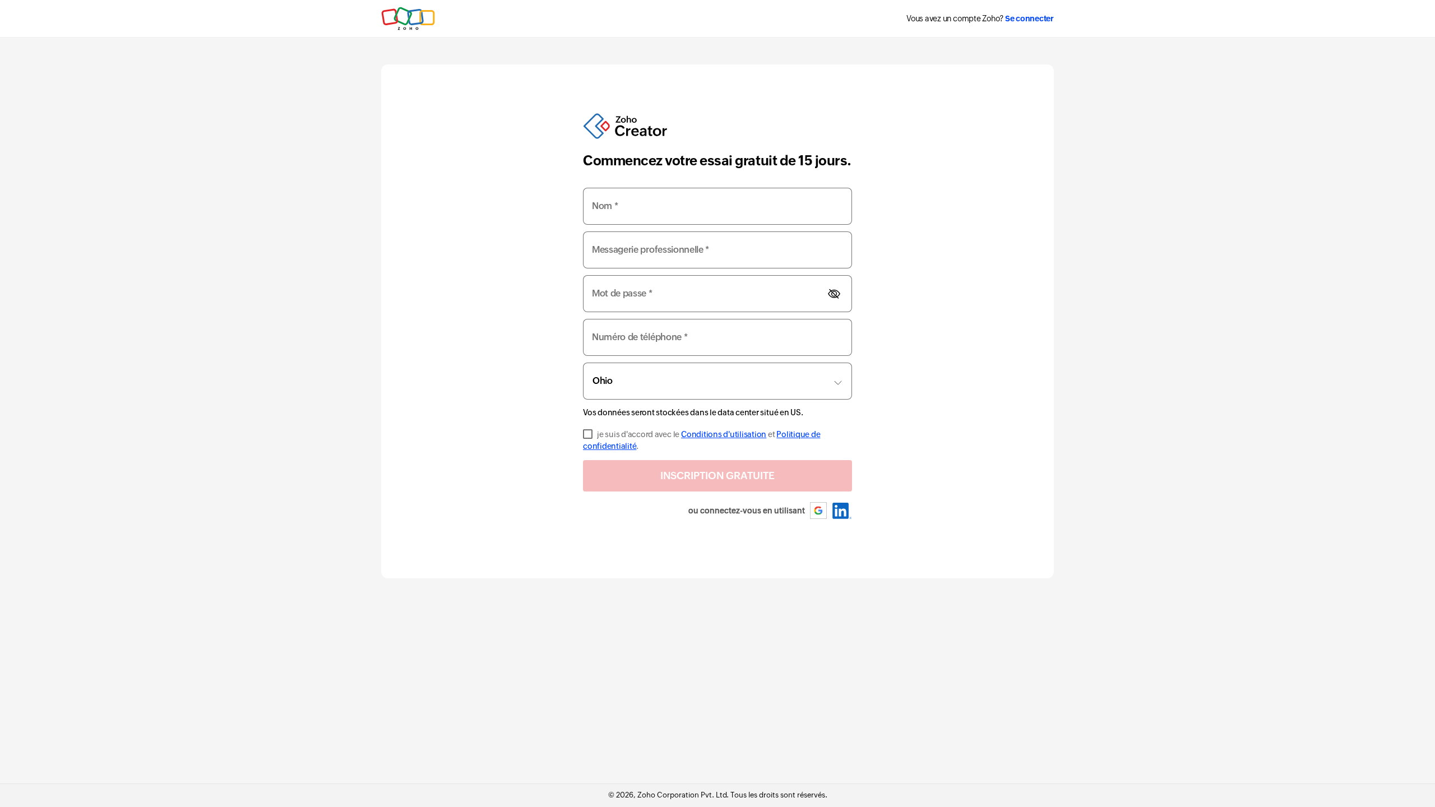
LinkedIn (842, 511)
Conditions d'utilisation (723, 434)
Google (819, 511)
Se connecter (1029, 18)
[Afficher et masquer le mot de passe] (834, 294)
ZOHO (408, 18)
